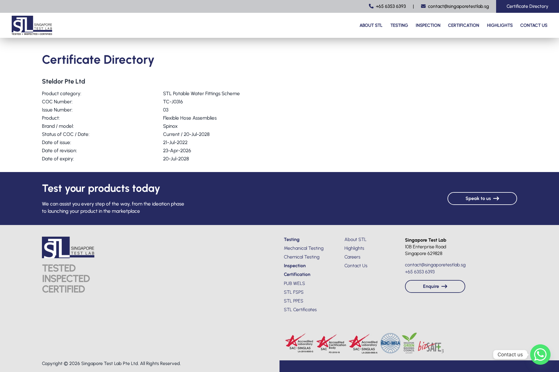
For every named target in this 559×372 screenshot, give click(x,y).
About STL (371, 25)
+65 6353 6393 (391, 6)
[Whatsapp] (540, 354)
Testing (399, 25)
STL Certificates (300, 309)
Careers (352, 257)
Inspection (428, 25)
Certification (463, 25)
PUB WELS (294, 283)
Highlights (500, 25)
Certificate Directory (528, 6)
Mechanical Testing (303, 248)
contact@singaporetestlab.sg (458, 6)
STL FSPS (294, 292)
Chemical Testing (301, 257)
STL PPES (293, 301)
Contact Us (533, 25)
